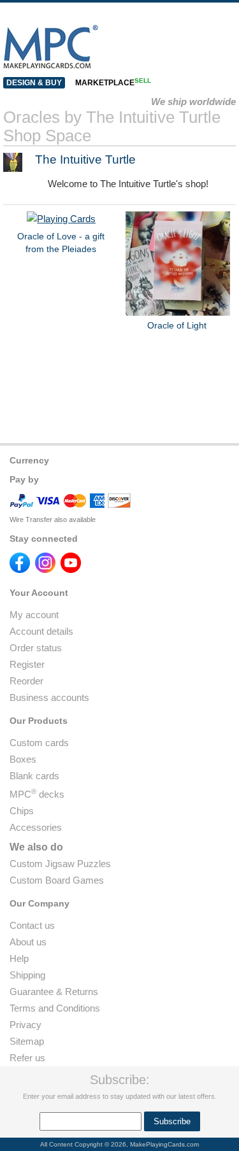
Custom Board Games (57, 880)
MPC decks (37, 794)
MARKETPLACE (113, 82)
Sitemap (27, 1041)
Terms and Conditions (55, 1008)
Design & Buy (34, 82)
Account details (41, 631)
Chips (22, 810)
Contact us (32, 925)
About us (28, 941)
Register (27, 664)
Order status (36, 647)
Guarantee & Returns (54, 991)
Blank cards (34, 775)
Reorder (26, 680)
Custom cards (39, 742)
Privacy (25, 1024)
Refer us (27, 1057)
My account (34, 614)
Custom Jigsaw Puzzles (60, 863)
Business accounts (49, 697)
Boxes (23, 759)
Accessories (36, 827)
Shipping (27, 975)
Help (19, 958)
